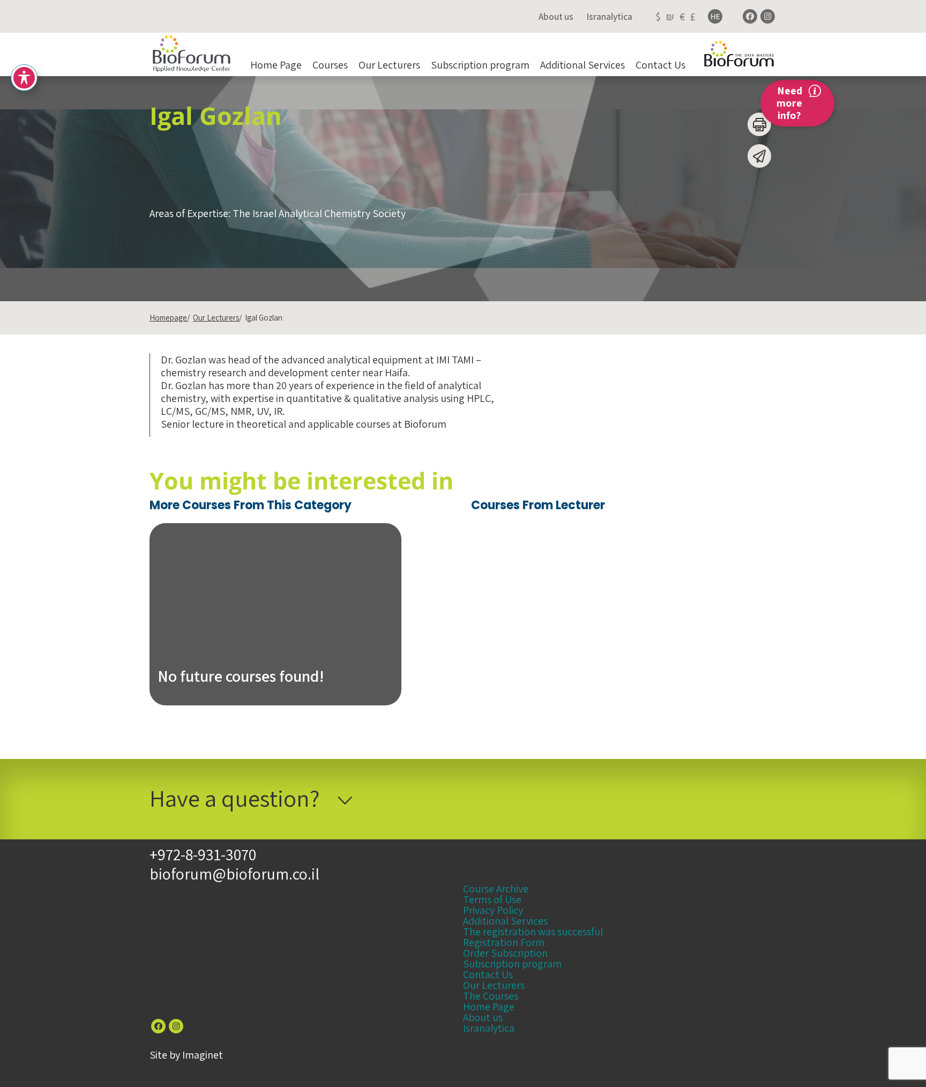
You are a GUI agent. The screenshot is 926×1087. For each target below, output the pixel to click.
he (715, 16)
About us (556, 17)
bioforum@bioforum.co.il (234, 873)
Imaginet (202, 1055)
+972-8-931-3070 (203, 854)
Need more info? (789, 103)
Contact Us (660, 65)
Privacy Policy (493, 910)
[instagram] (767, 16)
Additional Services (582, 65)
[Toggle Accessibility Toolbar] (24, 78)
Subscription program (480, 65)
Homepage (168, 317)
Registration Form (503, 942)
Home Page (276, 65)
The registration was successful (533, 932)
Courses (330, 65)
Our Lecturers (389, 65)
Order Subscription (505, 953)
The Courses (490, 996)
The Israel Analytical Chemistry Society (319, 213)
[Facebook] (750, 16)
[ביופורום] (192, 54)
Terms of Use (492, 899)
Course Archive (495, 889)
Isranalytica (609, 17)
